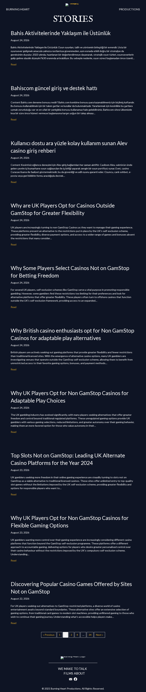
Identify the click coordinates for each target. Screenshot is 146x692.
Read (13, 64)
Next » (99, 634)
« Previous (48, 634)
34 (90, 634)
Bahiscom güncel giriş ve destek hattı (54, 88)
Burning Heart (18, 9)
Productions (129, 9)
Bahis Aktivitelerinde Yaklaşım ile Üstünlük (61, 33)
